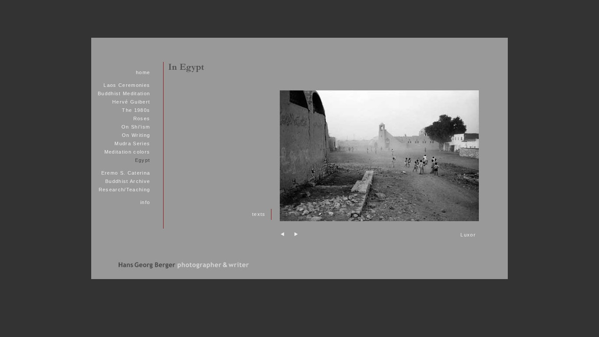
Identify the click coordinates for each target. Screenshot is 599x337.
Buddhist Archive (127, 181)
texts (259, 214)
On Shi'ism (135, 126)
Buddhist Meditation (124, 93)
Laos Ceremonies (126, 85)
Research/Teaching (124, 189)
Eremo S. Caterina (125, 173)
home (143, 72)
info (145, 202)
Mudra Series (132, 143)
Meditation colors (127, 151)
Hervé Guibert (131, 101)
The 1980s (136, 110)
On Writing (136, 135)
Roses (141, 118)
